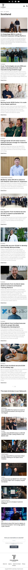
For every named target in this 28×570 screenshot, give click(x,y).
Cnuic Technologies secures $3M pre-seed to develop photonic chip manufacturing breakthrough (13, 68)
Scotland (3, 64)
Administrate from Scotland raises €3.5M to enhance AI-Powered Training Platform (12, 285)
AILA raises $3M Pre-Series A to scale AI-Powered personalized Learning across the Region (13, 411)
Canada (3, 477)
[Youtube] (18, 1)
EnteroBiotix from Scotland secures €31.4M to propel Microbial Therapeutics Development (13, 325)
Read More (3, 80)
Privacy (23, 563)
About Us (5, 563)
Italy (2, 521)
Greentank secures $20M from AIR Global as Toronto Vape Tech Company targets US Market (13, 480)
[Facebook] (15, 1)
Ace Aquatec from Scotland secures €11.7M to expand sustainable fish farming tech (13, 213)
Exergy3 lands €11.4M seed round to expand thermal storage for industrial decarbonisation (14, 142)
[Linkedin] (9, 1)
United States (4, 177)
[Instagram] (12, 1)
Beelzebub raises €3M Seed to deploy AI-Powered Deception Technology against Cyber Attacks (13, 525)
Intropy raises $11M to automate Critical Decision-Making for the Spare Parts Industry (12, 457)
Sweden (3, 431)
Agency (10, 563)
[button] (24, 6)
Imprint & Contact (17, 563)
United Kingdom (4, 454)
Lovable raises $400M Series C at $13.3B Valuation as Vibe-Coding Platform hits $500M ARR (13, 434)
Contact (14, 565)
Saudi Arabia (4, 408)
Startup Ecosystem (5, 500)
